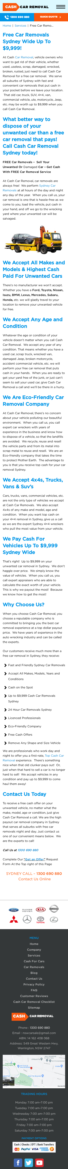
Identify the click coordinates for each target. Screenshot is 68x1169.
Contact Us (34, 978)
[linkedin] (50, 1162)
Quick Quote (48, 17)
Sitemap (34, 1007)
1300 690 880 (19, 17)
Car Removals (34, 967)
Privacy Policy (34, 984)
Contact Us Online (34, 879)
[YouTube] (39, 1162)
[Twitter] (28, 1162)
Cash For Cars (34, 961)
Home (7, 25)
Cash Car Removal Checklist (34, 1001)
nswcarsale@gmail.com (39, 1033)
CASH (27, 7)
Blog (34, 972)
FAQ (34, 990)
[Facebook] (18, 1162)
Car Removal (24, 57)
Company (34, 949)
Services (20, 25)
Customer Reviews (34, 996)
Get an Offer (34, 859)
